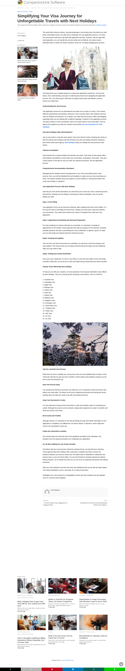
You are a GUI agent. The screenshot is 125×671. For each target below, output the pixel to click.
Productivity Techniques (25, 595)
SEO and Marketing (54, 595)
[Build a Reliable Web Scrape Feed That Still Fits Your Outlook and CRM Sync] (31, 586)
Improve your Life (22, 11)
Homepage (20, 7)
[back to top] (121, 664)
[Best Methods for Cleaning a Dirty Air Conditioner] (93, 622)
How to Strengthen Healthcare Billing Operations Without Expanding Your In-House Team (31, 640)
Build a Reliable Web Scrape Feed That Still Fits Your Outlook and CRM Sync (31, 604)
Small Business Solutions (25, 597)
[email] (31, 669)
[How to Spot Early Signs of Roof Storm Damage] (27, 71)
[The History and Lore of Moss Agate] (27, 90)
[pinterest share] (52, 669)
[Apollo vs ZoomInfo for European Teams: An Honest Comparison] (62, 586)
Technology (90, 595)
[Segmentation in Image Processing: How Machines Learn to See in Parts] (93, 586)
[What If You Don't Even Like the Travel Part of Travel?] (27, 53)
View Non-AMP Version (68, 660)
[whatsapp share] (93, 669)
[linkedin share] (72, 669)
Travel (27, 7)
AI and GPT (82, 595)
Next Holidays (70, 142)
